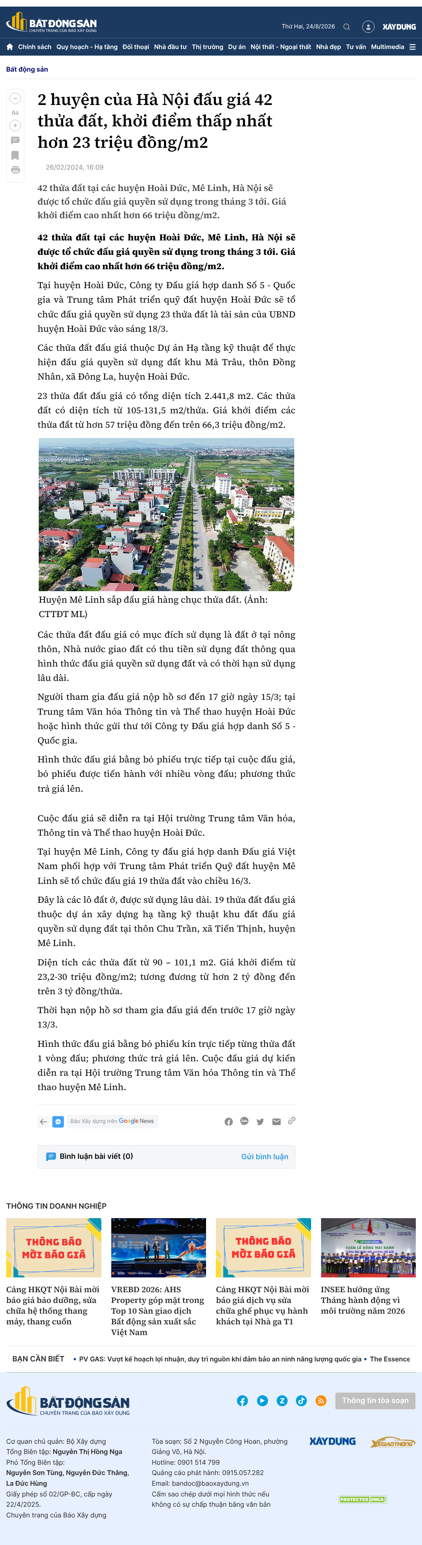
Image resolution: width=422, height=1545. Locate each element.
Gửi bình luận (264, 1157)
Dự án (237, 47)
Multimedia (387, 47)
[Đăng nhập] (368, 27)
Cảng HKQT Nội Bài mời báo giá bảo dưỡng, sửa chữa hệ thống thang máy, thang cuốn (52, 1305)
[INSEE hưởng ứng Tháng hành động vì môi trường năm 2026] (368, 1247)
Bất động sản (27, 69)
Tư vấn (356, 47)
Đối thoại (136, 47)
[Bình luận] (15, 140)
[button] (15, 98)
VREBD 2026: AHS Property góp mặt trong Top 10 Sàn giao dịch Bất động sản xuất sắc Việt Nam (157, 1311)
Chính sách (35, 47)
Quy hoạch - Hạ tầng (87, 47)
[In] (15, 170)
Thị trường (207, 47)
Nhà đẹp (328, 47)
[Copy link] (291, 1122)
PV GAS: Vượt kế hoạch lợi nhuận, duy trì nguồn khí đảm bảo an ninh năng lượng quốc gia (220, 1359)
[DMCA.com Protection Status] (362, 1499)
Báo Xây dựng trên (93, 1121)
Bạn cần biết (38, 1359)
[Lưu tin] (15, 155)
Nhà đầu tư (170, 47)
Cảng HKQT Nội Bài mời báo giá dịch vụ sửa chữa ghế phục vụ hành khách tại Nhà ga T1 (262, 1305)
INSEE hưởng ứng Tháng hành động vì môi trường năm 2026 (363, 1300)
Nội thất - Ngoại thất (281, 47)
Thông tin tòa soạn (375, 1400)
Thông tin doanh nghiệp (56, 1206)
